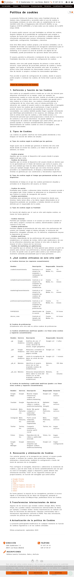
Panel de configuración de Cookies (24, 85)
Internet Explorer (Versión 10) (24, 487)
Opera (15, 489)
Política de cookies (36, 570)
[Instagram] (69, 2)
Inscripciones (14, 552)
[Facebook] (66, 2)
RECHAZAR (38, 573)
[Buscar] (70, 12)
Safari (15, 490)
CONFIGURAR (16, 573)
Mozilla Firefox (18, 481)
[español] (72, 12)
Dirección (11, 543)
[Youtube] (72, 2)
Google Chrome (18, 479)
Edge (14, 483)
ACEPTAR (58, 573)
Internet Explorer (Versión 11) (24, 485)
